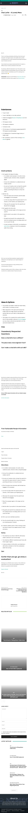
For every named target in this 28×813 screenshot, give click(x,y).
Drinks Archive (21, 78)
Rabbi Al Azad (14, 604)
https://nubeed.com (14, 606)
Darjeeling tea (20, 117)
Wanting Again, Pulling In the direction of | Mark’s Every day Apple (17, 775)
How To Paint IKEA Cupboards (14, 668)
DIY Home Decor (13, 755)
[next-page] (4, 701)
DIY (5, 8)
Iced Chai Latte (21, 76)
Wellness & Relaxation (14, 782)
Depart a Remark (4, 569)
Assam (13, 117)
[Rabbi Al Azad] (2, 15)
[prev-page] (2, 701)
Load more (14, 790)
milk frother (6, 226)
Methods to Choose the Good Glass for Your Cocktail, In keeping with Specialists (21, 590)
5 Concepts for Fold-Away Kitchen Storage (7, 589)
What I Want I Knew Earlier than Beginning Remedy (17, 785)
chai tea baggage (22, 319)
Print (2, 436)
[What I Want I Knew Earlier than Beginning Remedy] (5, 784)
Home (2, 8)
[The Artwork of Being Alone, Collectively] (14, 628)
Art (14, 638)
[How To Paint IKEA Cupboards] (14, 656)
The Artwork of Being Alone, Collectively (14, 640)
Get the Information (5, 397)
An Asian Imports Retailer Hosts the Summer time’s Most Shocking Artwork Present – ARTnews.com (14, 696)
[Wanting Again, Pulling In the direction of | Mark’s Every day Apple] (5, 775)
